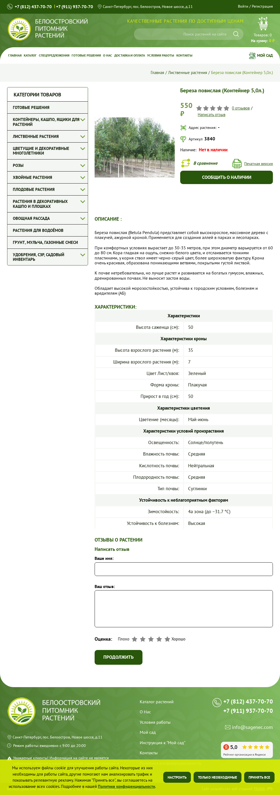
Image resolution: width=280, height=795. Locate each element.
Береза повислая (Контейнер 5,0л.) (242, 72)
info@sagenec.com (252, 727)
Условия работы (160, 55)
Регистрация (262, 6)
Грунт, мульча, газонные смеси (45, 242)
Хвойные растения (32, 177)
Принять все (259, 777)
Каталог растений (157, 701)
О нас (107, 55)
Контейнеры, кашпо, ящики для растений (46, 122)
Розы (18, 165)
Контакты (184, 55)
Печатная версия (258, 163)
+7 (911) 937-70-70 (74, 6)
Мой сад (265, 55)
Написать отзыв (211, 114)
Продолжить (118, 657)
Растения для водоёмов (38, 230)
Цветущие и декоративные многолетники (41, 151)
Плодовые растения (34, 189)
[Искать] (236, 34)
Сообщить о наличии (226, 177)
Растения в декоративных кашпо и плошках (40, 204)
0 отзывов (241, 108)
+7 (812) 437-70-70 (33, 6)
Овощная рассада (31, 218)
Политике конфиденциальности (126, 786)
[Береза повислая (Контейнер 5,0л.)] (135, 89)
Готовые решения (86, 55)
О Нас (145, 711)
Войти (243, 6)
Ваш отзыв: (105, 586)
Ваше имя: (104, 558)
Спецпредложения (54, 55)
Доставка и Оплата (129, 55)
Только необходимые (217, 777)
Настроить (177, 777)
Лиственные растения (187, 72)
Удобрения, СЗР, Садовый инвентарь (38, 257)
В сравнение (205, 163)
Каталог (30, 55)
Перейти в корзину (263, 30)
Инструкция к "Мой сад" (162, 742)
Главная (15, 55)
